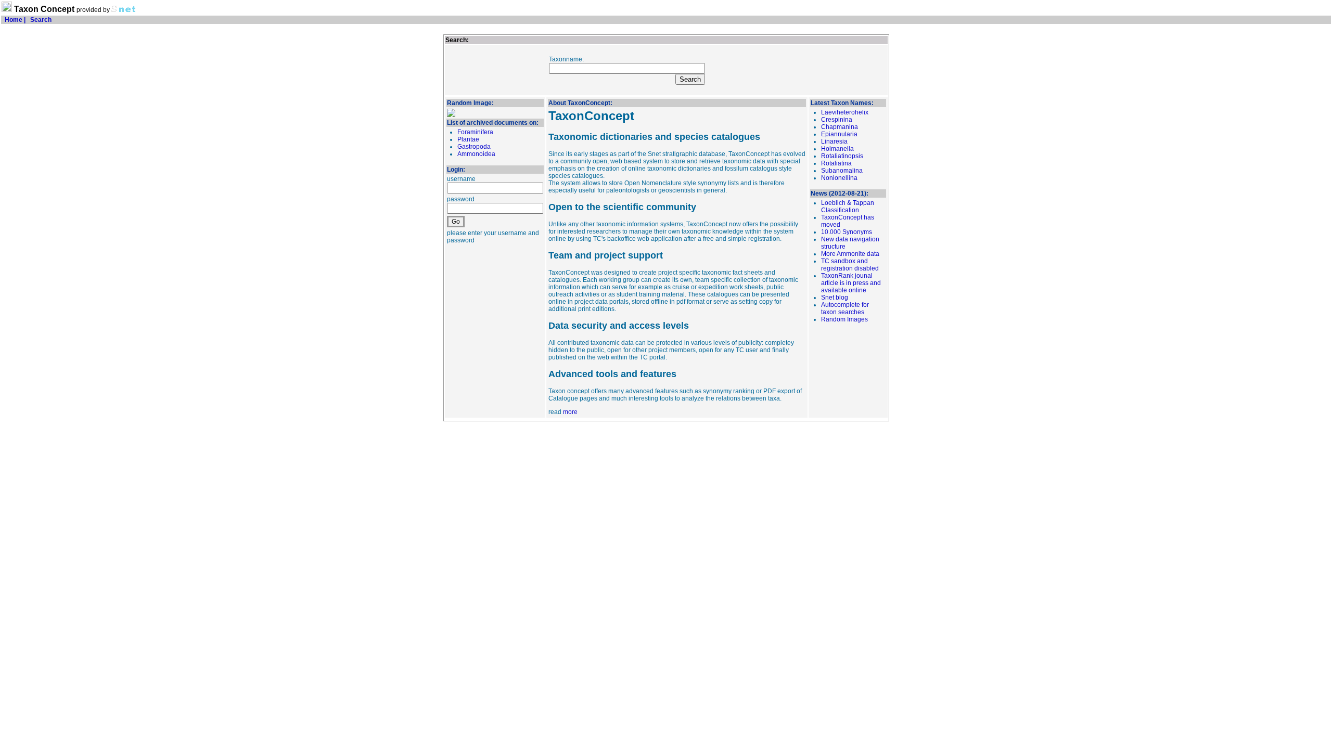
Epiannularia (839, 134)
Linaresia (834, 141)
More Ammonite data (850, 253)
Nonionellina (839, 178)
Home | (14, 19)
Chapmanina (839, 127)
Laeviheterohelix (844, 112)
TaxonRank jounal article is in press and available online (851, 283)
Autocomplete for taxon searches (845, 308)
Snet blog (834, 297)
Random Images (844, 319)
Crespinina (836, 119)
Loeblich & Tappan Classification (847, 206)
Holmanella (837, 148)
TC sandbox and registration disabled (850, 264)
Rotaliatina (836, 163)
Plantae (468, 139)
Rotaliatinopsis (842, 156)
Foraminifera (475, 132)
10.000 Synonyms (846, 232)
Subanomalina (842, 170)
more (570, 412)
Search (41, 19)
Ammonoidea (476, 154)
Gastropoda (474, 146)
